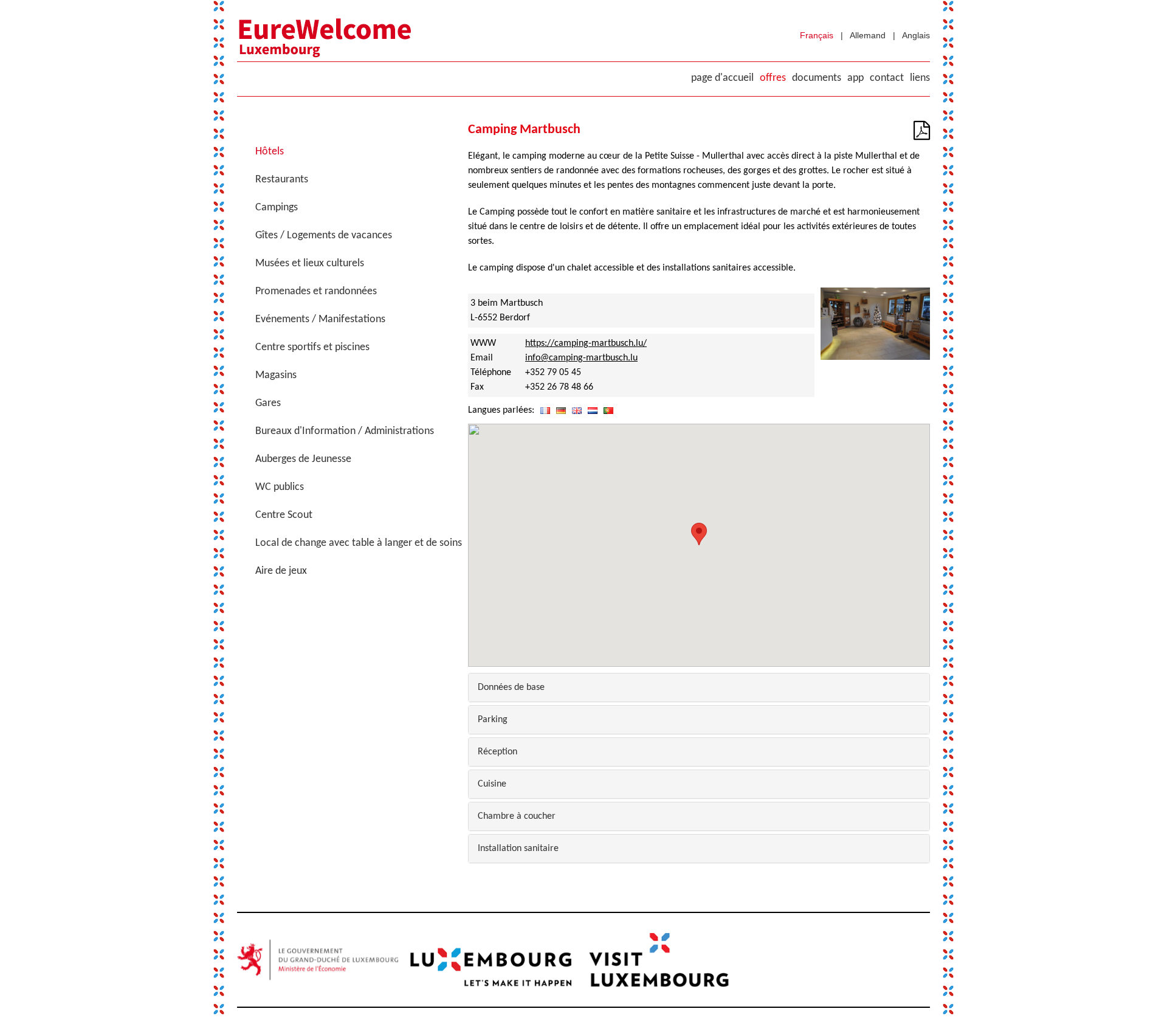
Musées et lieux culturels (309, 263)
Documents (816, 78)
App (855, 78)
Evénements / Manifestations (320, 319)
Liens (920, 78)
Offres (773, 78)
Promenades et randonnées (316, 291)
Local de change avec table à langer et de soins (358, 543)
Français (816, 35)
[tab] (699, 687)
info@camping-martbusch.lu (581, 358)
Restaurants (281, 179)
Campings (276, 207)
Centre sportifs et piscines (312, 347)
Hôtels (269, 151)
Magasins (276, 375)
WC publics (279, 487)
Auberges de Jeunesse (303, 459)
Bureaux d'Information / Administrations (344, 431)
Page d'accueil (722, 78)
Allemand (868, 35)
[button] (699, 534)
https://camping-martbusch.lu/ (586, 343)
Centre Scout (283, 515)
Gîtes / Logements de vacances (323, 235)
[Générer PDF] (922, 135)
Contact (887, 78)
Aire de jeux (281, 571)
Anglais (916, 35)
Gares (268, 403)
